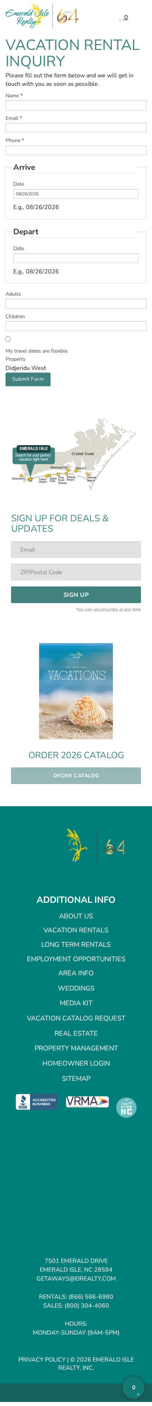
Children (15, 316)
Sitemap (76, 1078)
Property (15, 359)
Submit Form (28, 379)
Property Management (76, 1048)
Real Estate (76, 1033)
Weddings (76, 988)
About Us (76, 916)
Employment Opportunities (76, 959)
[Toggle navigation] (140, 16)
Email (14, 118)
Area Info (76, 973)
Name (14, 95)
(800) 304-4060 (87, 1306)
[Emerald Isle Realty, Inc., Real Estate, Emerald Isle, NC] (36, 1101)
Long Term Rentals (76, 944)
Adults (13, 293)
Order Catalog (76, 775)
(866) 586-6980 (91, 1297)
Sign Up (76, 595)
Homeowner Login (76, 1063)
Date (18, 184)
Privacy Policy (42, 1360)
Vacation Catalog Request (76, 1018)
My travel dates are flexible (37, 350)
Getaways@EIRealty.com (76, 1279)
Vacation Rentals (76, 930)
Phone (15, 140)
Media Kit (76, 1003)
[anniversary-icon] (111, 847)
